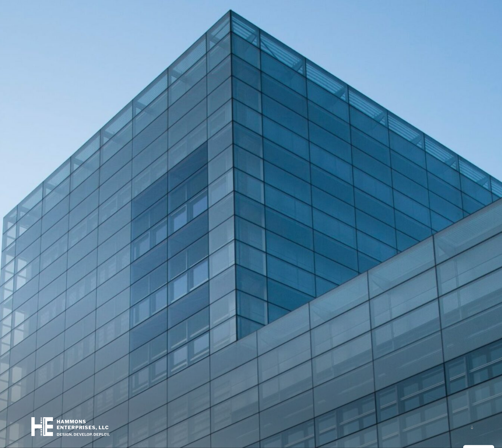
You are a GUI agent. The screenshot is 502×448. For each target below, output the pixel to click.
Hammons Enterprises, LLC (83, 424)
